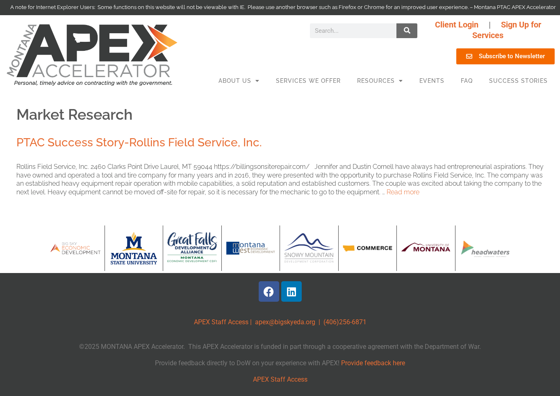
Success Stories (518, 80)
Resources (376, 80)
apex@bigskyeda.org (285, 322)
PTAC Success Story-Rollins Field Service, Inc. (139, 142)
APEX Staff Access (221, 322)
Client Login (456, 25)
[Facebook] (269, 291)
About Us (235, 80)
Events (431, 80)
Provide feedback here (373, 363)
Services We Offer (308, 80)
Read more (403, 192)
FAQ (467, 80)
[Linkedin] (291, 291)
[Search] (406, 30)
